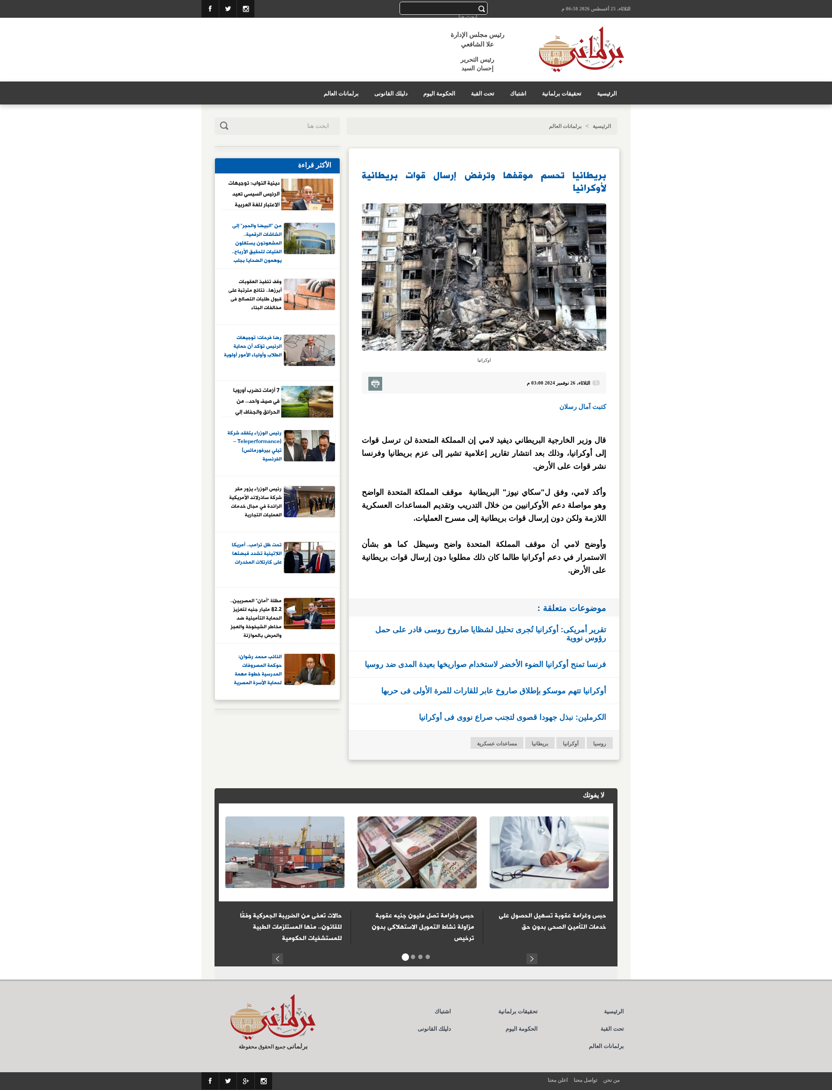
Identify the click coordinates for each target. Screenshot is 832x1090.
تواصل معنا (585, 1080)
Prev (277, 957)
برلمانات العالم (341, 93)
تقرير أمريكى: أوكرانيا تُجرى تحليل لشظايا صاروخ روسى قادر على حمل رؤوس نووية (490, 633)
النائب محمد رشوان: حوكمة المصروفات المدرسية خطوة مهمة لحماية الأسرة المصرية (258, 670)
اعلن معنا (558, 1080)
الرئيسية (607, 93)
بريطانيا (540, 744)
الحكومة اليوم (439, 93)
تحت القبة (482, 93)
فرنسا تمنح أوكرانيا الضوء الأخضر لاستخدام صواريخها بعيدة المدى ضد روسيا (485, 663)
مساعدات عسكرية (497, 744)
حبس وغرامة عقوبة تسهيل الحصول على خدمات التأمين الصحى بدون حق (552, 921)
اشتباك (518, 93)
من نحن (611, 1080)
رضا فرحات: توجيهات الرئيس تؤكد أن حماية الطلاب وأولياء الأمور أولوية (253, 346)
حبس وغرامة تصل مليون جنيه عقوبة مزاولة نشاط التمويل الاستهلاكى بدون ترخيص (423, 927)
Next (531, 957)
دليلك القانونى (391, 93)
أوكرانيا (570, 744)
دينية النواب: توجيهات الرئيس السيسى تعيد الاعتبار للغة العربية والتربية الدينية (254, 193)
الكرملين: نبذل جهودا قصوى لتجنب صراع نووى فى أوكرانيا (512, 716)
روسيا (599, 744)
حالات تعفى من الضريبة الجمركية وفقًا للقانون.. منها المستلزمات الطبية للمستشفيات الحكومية (291, 927)
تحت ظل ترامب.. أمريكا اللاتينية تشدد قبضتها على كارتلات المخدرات (257, 554)
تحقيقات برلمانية (562, 93)
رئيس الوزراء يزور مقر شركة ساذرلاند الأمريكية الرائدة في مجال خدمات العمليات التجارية (255, 502)
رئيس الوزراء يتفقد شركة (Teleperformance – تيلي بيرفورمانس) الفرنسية (255, 446)
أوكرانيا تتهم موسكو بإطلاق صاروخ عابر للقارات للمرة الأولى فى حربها (493, 690)
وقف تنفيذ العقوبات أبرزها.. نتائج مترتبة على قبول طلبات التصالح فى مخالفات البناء (255, 295)
